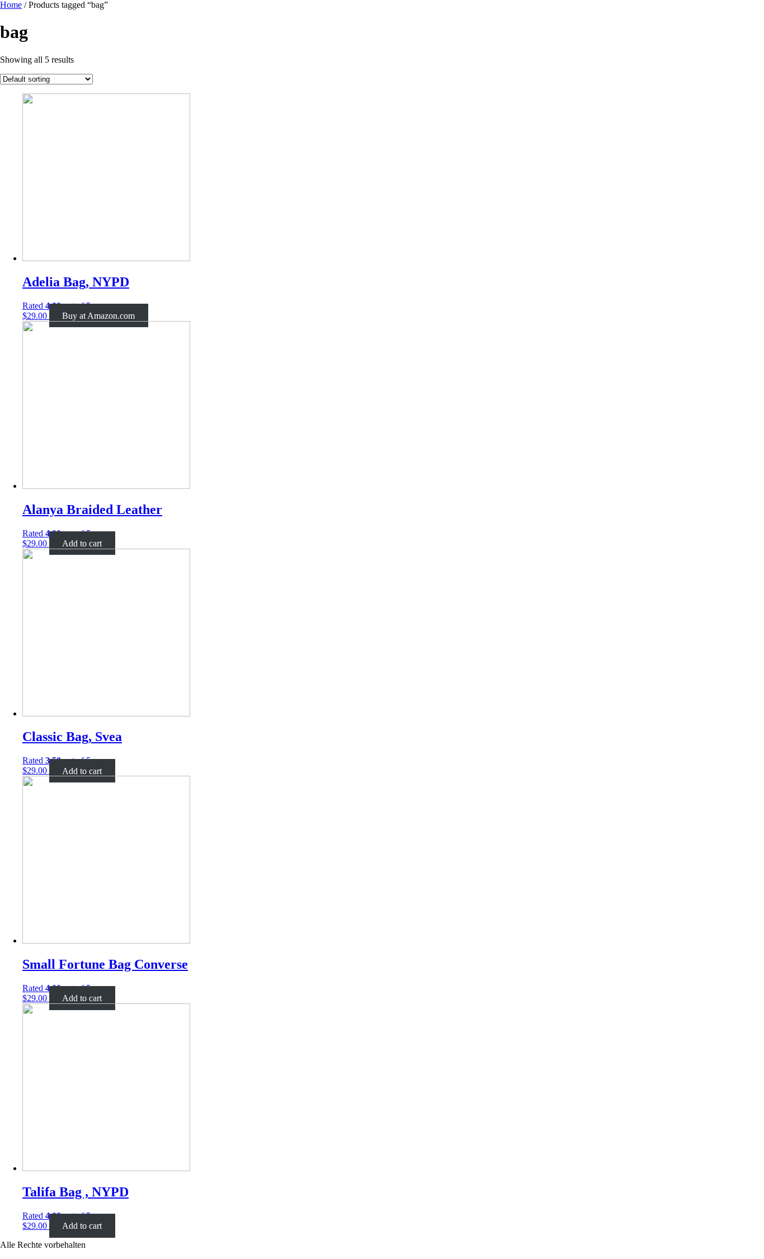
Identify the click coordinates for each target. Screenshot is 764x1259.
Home (11, 5)
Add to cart (82, 543)
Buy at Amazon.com (98, 315)
